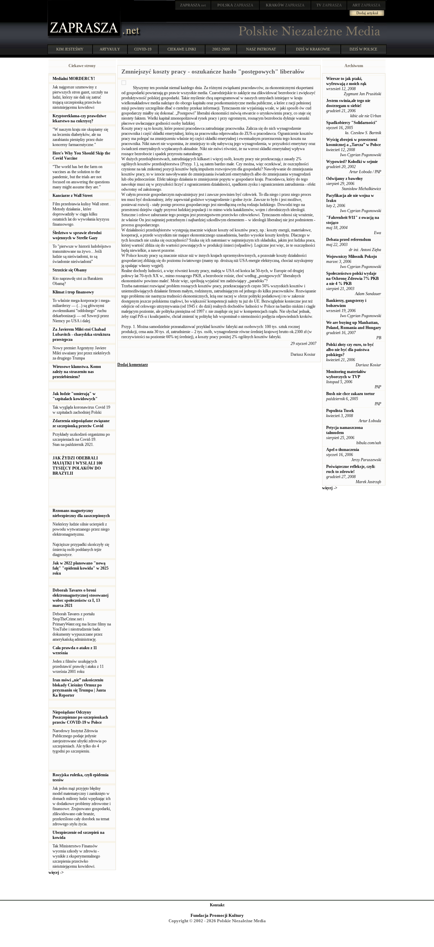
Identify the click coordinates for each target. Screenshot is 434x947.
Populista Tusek (340, 410)
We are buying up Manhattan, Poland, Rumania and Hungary (353, 325)
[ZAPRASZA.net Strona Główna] (84, 37)
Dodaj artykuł (367, 13)
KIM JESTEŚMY (69, 49)
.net (193, 5)
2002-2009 (221, 49)
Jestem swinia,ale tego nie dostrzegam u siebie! (348, 103)
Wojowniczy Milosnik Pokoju (351, 256)
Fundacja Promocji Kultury (217, 915)
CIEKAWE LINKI (181, 49)
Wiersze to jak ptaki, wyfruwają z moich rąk (346, 81)
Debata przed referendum (348, 239)
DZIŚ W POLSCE (363, 49)
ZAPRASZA (235, 5)
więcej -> (56, 872)
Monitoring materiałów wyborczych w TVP (346, 374)
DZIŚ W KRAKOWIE (313, 49)
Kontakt (217, 905)
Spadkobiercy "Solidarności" (351, 122)
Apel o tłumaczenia (342, 449)
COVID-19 (143, 49)
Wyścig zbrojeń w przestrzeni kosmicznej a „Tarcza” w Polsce (353, 142)
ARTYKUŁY (110, 49)
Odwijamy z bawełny (344, 178)
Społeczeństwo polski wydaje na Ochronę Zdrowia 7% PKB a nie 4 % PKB (352, 278)
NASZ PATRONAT (261, 49)
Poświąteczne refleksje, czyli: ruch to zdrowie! (350, 469)
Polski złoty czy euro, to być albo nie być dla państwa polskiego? (350, 349)
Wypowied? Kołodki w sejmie (352, 161)
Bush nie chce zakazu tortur (350, 393)
